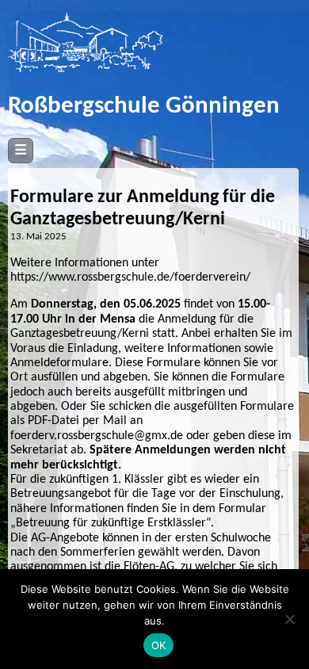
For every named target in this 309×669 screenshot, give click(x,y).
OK (158, 645)
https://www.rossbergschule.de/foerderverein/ (130, 277)
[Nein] (289, 619)
